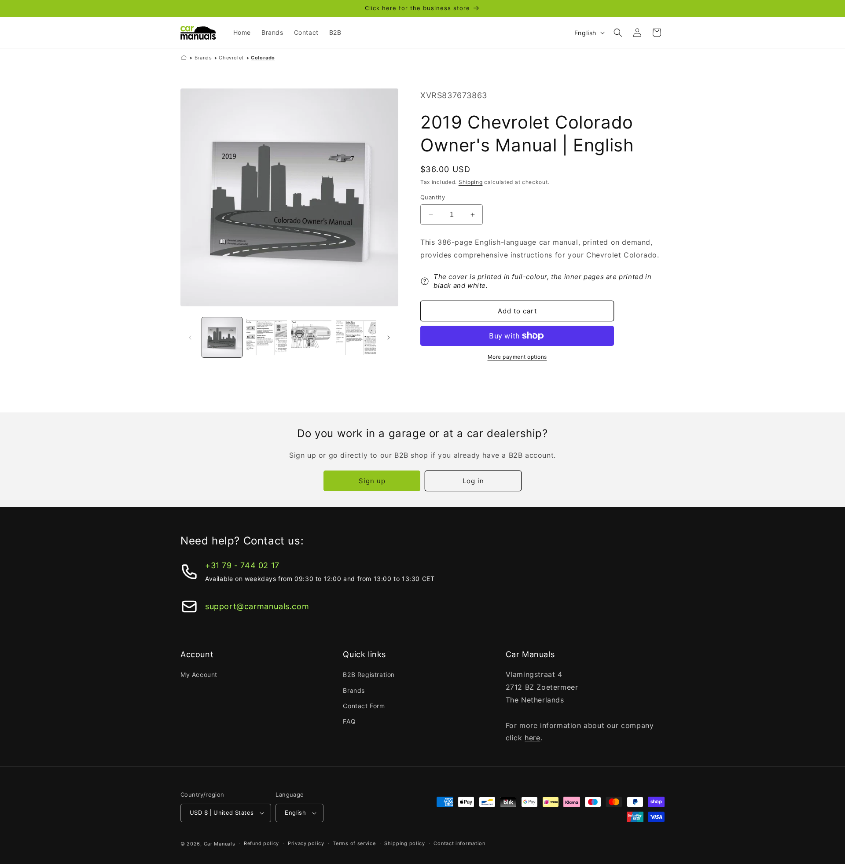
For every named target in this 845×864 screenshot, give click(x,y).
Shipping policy (404, 843)
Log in (473, 481)
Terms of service (354, 843)
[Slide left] (190, 337)
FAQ (349, 721)
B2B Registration (369, 674)
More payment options (517, 356)
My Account (198, 674)
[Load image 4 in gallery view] (356, 337)
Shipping (471, 182)
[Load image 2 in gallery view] (266, 337)
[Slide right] (388, 337)
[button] (618, 32)
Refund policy (261, 843)
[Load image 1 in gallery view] (222, 337)
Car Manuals (219, 844)
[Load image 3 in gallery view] (311, 337)
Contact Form (364, 706)
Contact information (459, 843)
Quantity (432, 197)
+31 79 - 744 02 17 (242, 565)
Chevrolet (231, 58)
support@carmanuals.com (257, 606)
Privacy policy (306, 843)
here (532, 737)
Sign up (372, 481)
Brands (203, 58)
